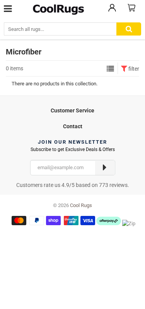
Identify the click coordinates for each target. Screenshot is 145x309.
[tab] (72, 109)
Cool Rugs (81, 205)
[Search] (128, 29)
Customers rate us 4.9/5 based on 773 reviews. (72, 185)
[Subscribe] (104, 167)
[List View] (110, 69)
